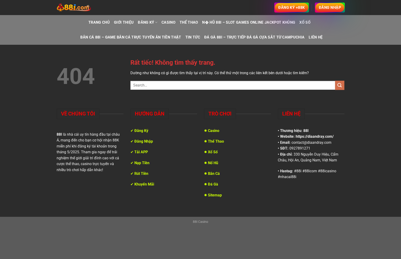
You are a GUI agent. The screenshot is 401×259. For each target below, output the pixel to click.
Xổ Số (304, 22)
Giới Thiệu (124, 22)
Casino (168, 22)
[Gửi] (339, 85)
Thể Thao (189, 22)
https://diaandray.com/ (315, 136)
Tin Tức (192, 37)
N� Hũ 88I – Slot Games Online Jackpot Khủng (248, 22)
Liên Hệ (316, 37)
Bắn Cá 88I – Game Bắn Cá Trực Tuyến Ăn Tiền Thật (130, 37)
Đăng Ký (146, 22)
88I (306, 130)
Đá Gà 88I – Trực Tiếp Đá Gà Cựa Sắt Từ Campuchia (254, 37)
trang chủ (99, 22)
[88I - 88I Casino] (74, 7)
